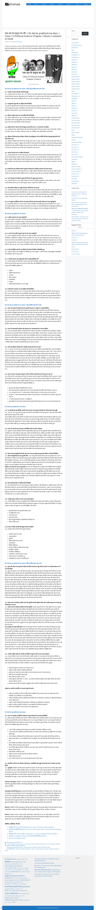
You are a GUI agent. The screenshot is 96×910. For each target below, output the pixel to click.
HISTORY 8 (74, 115)
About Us (74, 231)
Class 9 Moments (18, 866)
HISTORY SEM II (76, 120)
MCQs (73, 130)
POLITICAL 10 (75, 144)
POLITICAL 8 (75, 152)
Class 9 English (9, 866)
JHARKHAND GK (76, 128)
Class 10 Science (8, 869)
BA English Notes (10, 859)
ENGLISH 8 (74, 72)
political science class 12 (12, 898)
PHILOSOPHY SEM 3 (77, 142)
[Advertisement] (48, 18)
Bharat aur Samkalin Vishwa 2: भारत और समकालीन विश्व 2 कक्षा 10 (27, 836)
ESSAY (73, 91)
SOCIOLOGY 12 (75, 176)
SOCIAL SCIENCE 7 (76, 171)
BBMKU (8, 861)
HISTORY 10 (75, 108)
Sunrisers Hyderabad (8, 902)
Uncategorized (10, 842)
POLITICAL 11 (75, 147)
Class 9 (51, 4)
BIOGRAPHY (75, 47)
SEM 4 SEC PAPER (76, 166)
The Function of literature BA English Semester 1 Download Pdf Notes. (79, 193)
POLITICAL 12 (18, 842)
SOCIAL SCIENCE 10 (77, 169)
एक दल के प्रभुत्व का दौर (20, 845)
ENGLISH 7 (74, 69)
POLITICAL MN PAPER (77, 157)
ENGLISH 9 (74, 74)
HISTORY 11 (75, 111)
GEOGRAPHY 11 (76, 94)
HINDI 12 (74, 106)
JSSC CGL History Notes (9, 888)
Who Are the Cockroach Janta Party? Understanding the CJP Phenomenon (79, 204)
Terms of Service (76, 254)
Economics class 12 (15, 871)
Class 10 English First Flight (10, 867)
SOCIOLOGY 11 (75, 174)
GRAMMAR (74, 98)
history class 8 (17, 880)
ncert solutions (11, 893)
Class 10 (60, 4)
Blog (73, 50)
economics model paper (25, 871)
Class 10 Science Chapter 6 (17, 869)
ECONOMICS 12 (76, 57)
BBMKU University (8, 864)
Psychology (74, 159)
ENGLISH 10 (75, 60)
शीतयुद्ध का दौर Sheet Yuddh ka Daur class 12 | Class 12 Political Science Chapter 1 (33, 834)
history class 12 (25, 880)
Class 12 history (25, 869)
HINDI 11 (74, 103)
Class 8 (43, 4)
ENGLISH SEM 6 (76, 89)
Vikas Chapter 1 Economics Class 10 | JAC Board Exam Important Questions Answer (80, 218)
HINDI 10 (74, 101)
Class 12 (77, 4)
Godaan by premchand (23, 878)
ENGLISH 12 (75, 64)
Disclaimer (74, 240)
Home (73, 246)
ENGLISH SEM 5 (76, 86)
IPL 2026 (17, 882)
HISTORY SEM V (76, 125)
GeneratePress (54, 908)
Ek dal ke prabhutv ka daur (32, 844)
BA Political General (77, 45)
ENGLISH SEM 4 (76, 84)
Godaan (16, 878)
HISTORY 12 (75, 113)
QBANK (73, 162)
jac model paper (22, 884)
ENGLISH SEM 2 (76, 79)
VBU (14, 902)
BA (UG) (86, 4)
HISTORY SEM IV (76, 123)
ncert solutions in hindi (9, 895)
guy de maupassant (9, 880)
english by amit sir (8, 873)
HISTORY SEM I (75, 118)
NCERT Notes (24, 890)
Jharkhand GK (75, 249)
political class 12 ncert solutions (47, 844)
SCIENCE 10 (75, 164)
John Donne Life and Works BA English (44, 863)
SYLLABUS (74, 179)
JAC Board (21, 882)
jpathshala (26, 886)
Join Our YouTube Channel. (17, 838)
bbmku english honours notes (18, 862)
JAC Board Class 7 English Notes (12, 884)
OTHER (73, 140)
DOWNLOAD (75, 52)
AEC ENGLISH (75, 43)
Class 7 (35, 4)
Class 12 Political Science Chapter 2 (16, 844)
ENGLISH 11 (75, 62)
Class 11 (69, 4)
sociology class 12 (26, 900)
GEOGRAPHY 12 (76, 96)
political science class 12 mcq (13, 900)
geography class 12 (9, 878)
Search (73, 31)
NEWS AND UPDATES (77, 137)
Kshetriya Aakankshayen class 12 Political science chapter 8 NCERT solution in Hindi (28, 847)
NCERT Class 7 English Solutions (12, 890)
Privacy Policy (75, 251)
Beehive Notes (15, 864)
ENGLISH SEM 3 (76, 81)
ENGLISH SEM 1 (76, 76)
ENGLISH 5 (74, 67)
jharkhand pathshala (13, 886)
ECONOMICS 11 (76, 55)
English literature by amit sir (15, 876)
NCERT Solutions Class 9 (24, 893)
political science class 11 (20, 895)
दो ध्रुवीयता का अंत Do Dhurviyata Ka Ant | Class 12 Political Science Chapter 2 (31, 827)
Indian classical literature (9, 882)
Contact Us (74, 237)
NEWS (73, 135)
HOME (29, 4)
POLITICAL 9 (75, 154)
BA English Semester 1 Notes (22, 859)
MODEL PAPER (75, 132)
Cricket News (7, 871)
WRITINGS (74, 183)
